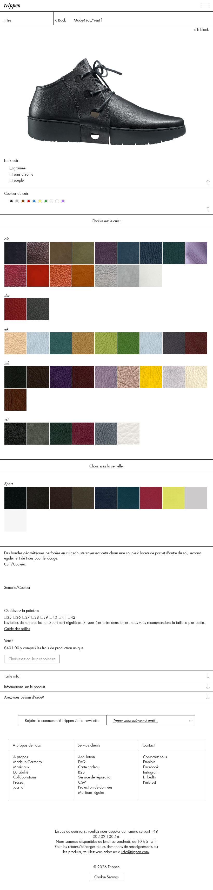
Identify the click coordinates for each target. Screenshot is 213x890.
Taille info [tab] (11, 676)
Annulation (86, 757)
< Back (60, 20)
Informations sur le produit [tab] (24, 687)
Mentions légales (91, 792)
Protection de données (95, 787)
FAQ (81, 762)
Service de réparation (95, 777)
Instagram (150, 772)
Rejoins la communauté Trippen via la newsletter (62, 720)
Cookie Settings (106, 877)
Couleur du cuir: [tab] (16, 193)
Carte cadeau (88, 767)
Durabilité (20, 772)
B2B (81, 772)
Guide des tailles (17, 628)
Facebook (151, 767)
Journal (18, 787)
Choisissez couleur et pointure (32, 659)
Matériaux (21, 767)
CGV (82, 782)
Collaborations (24, 777)
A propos (20, 757)
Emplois (149, 762)
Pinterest (149, 782)
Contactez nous (155, 757)
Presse (18, 782)
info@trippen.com (135, 852)
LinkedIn (149, 777)
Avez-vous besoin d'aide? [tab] (24, 697)
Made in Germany (27, 762)
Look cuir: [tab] (11, 160)
